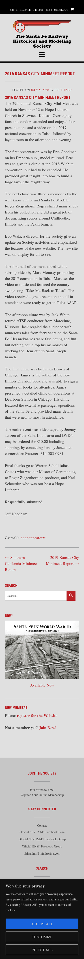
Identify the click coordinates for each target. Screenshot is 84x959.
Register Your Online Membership (42, 795)
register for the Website (37, 715)
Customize (42, 936)
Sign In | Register (20, 9)
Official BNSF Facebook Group (42, 846)
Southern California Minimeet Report (21, 563)
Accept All (42, 923)
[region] (42, 919)
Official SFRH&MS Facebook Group (42, 839)
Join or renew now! (42, 790)
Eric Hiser (63, 90)
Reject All (42, 949)
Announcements (32, 537)
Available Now (42, 685)
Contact (42, 825)
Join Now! (47, 728)
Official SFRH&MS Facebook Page (42, 832)
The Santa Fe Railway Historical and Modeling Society (42, 38)
